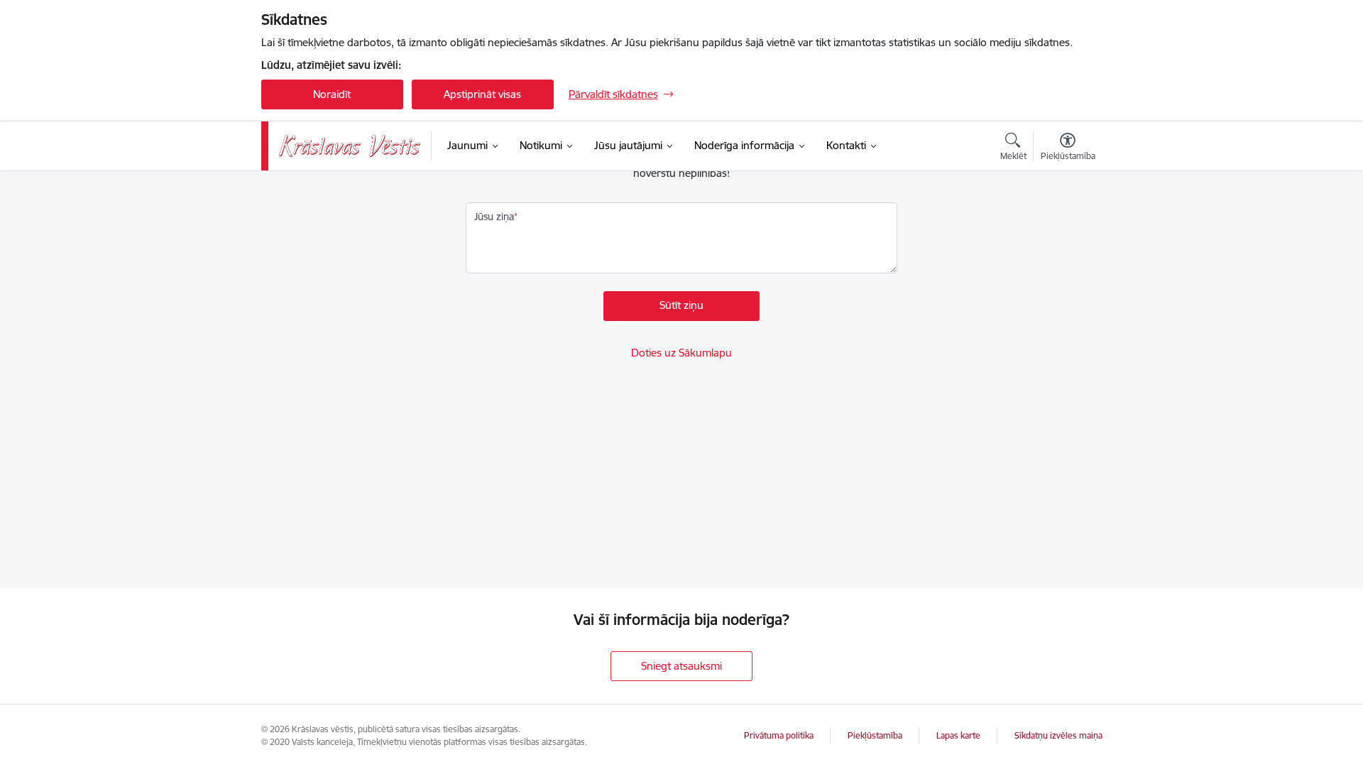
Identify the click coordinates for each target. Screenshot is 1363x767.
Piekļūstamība (875, 735)
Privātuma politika (779, 735)
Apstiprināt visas (482, 94)
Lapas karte (958, 735)
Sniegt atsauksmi (681, 666)
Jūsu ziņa (494, 216)
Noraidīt (332, 94)
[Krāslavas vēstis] (350, 146)
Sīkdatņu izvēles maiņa (1058, 735)
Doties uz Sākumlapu (681, 352)
